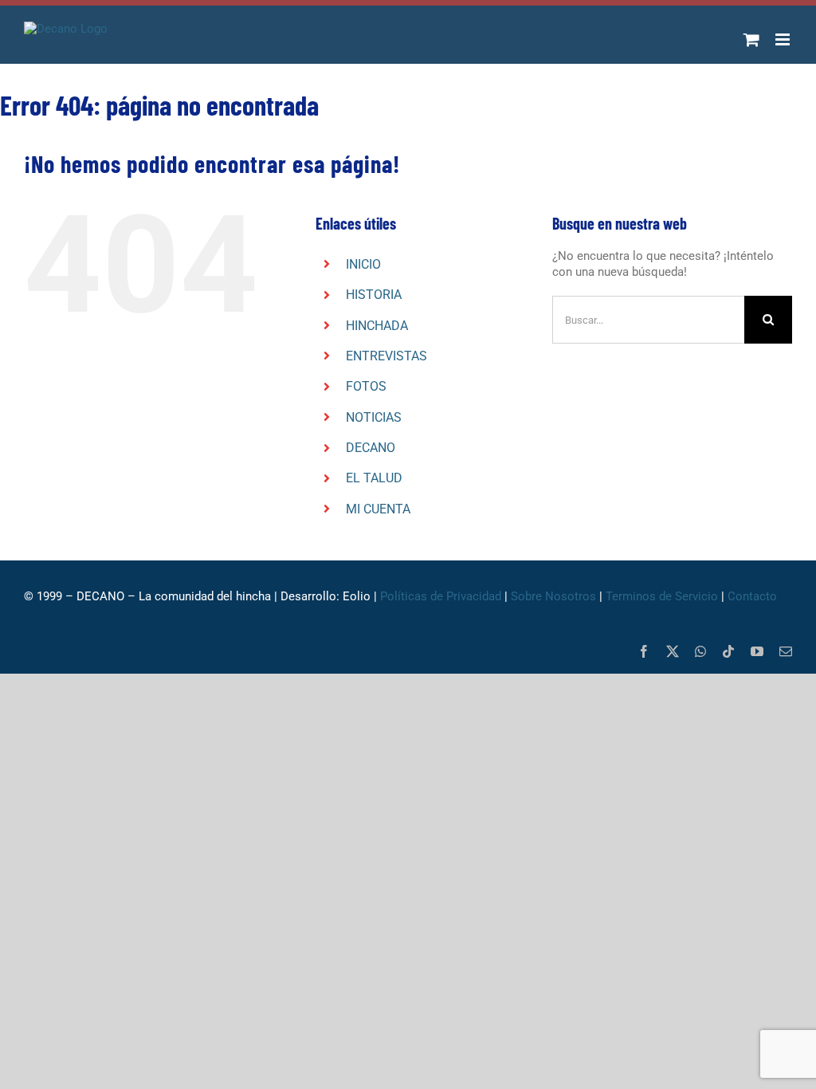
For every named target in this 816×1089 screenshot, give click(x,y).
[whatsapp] (700, 651)
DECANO (370, 447)
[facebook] (644, 651)
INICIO (363, 264)
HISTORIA (374, 294)
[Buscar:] (648, 319)
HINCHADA (377, 325)
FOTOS (366, 386)
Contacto (754, 596)
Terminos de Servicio (662, 596)
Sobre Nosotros (553, 596)
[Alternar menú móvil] (783, 39)
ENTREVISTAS (386, 356)
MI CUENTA (378, 509)
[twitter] (672, 651)
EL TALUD (374, 478)
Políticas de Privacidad (440, 596)
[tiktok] (728, 651)
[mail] (785, 651)
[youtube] (757, 651)
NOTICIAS (374, 417)
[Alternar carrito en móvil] (751, 39)
